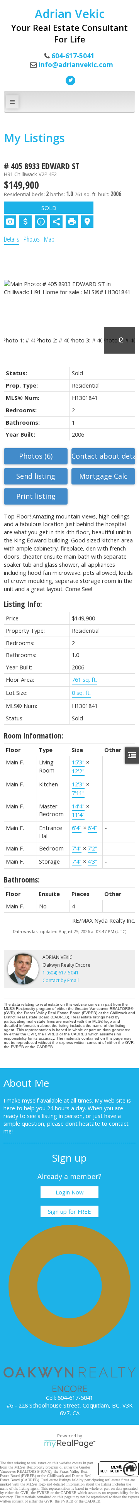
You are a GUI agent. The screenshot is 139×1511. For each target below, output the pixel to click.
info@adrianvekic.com (76, 64)
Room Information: (33, 735)
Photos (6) (36, 456)
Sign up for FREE (69, 1211)
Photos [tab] (32, 239)
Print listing (36, 496)
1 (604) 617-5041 (60, 972)
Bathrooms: (22, 879)
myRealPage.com (70, 1443)
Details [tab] (11, 239)
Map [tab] (49, 239)
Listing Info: (23, 604)
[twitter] (69, 79)
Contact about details (103, 456)
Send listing (35, 476)
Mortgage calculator (103, 476)
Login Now (69, 1192)
